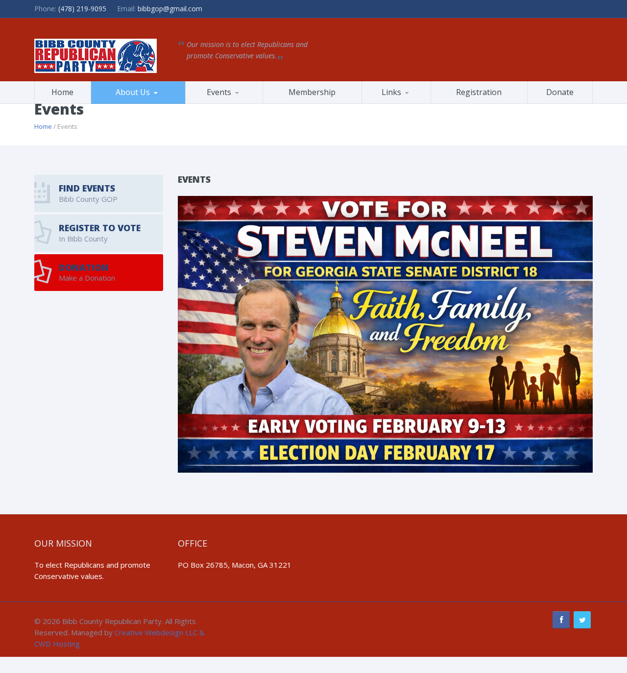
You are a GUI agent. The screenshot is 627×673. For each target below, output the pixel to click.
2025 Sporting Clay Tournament (233, 101)
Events (219, 92)
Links (391, 92)
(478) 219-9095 (82, 8)
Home (62, 92)
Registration (479, 92)
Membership (312, 92)
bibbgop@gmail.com (170, 8)
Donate (560, 92)
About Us (133, 92)
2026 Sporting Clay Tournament (235, 103)
